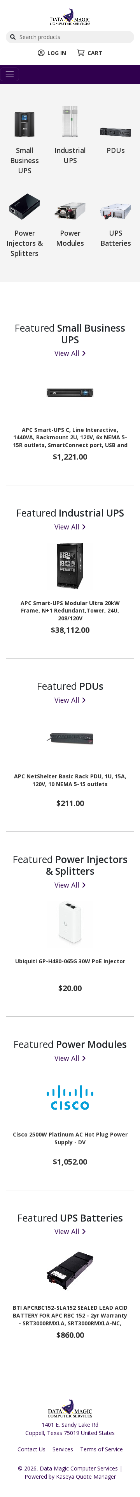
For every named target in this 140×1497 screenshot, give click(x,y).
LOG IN (56, 53)
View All (66, 353)
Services (62, 1449)
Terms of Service (101, 1449)
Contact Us (32, 1449)
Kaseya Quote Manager (86, 1476)
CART (95, 53)
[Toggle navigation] (9, 74)
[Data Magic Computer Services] (70, 16)
